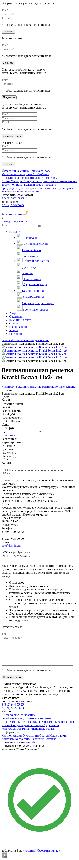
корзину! (30, 850)
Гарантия (37, 739)
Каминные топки (33, 290)
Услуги (13, 330)
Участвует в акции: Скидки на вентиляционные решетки (39, 386)
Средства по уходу (35, 284)
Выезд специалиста (14, 221)
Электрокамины (33, 296)
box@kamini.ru (11, 545)
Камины (27, 273)
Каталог (14, 231)
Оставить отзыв (12, 677)
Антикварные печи (35, 243)
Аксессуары (30, 237)
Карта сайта (23, 739)
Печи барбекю (31, 250)
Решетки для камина (36, 260)
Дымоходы (29, 267)
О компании (17, 316)
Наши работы (18, 326)
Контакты (15, 333)
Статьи (13, 323)
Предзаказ (9, 97)
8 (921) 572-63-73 (13, 198)
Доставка (50, 739)
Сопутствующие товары (38, 303)
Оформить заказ (47, 850)
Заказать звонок (12, 214)
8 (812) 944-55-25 (13, 205)
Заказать (8, 31)
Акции (13, 313)
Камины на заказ (20, 320)
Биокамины (30, 256)
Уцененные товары (35, 309)
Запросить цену (12, 136)
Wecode (30, 742)
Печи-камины (32, 279)
